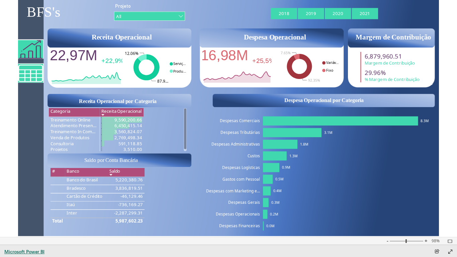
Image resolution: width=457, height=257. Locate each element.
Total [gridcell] (57, 221)
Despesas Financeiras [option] (239, 225)
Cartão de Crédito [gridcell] (84, 196)
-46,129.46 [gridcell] (131, 196)
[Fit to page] (448, 241)
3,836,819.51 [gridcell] (129, 188)
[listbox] (324, 13)
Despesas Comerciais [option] (240, 120)
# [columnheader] (53, 171)
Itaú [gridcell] (71, 204)
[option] (284, 13)
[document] (44, 14)
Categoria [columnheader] (60, 111)
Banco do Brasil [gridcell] (82, 180)
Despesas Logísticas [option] (241, 167)
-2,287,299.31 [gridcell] (128, 213)
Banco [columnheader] (73, 171)
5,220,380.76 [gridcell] (129, 180)
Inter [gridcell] (72, 213)
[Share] (437, 252)
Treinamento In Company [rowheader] (74, 132)
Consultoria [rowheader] (61, 144)
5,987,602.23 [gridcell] (129, 221)
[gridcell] (122, 120)
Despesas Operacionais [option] (238, 214)
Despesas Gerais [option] (244, 202)
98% (436, 241)
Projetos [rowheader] (58, 150)
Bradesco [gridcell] (76, 188)
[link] (30, 73)
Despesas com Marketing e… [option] (233, 190)
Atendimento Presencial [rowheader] (74, 126)
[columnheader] (122, 112)
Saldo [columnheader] (114, 171)
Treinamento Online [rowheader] (70, 120)
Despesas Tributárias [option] (240, 132)
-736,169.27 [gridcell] (130, 204)
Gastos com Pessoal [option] (241, 179)
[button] (30, 49)
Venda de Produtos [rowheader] (69, 138)
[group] (43, 14)
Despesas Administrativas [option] (235, 144)
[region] (228, 118)
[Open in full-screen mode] (450, 251)
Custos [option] (254, 155)
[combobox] (149, 16)
